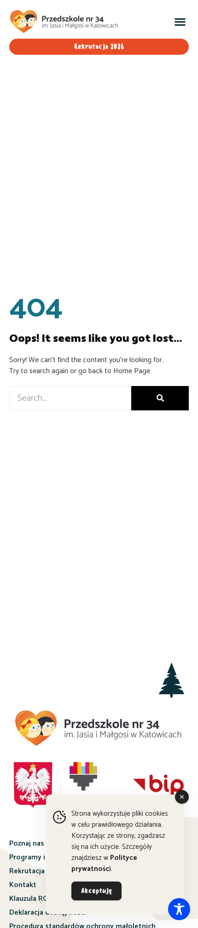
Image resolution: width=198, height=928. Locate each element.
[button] (180, 22)
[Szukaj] (160, 398)
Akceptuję (96, 891)
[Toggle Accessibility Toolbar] (179, 909)
